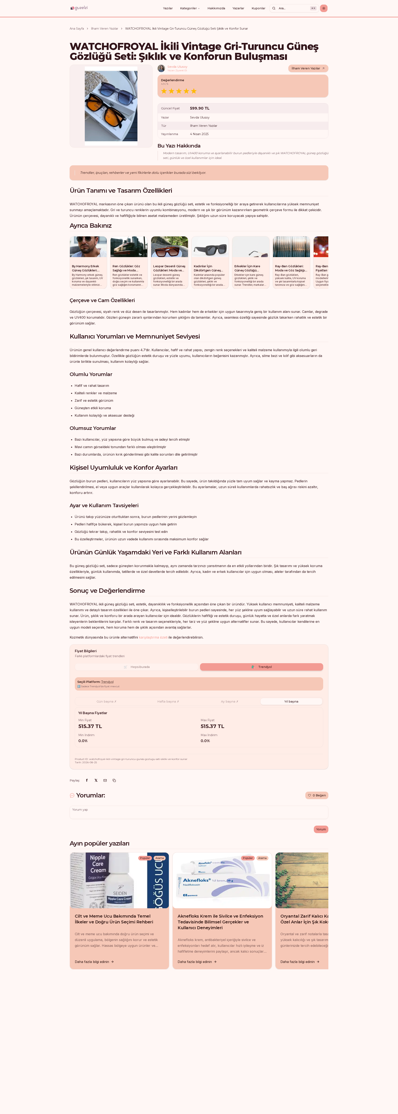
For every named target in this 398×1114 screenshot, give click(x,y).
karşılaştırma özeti (153, 637)
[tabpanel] (199, 727)
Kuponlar (258, 8)
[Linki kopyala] (114, 780)
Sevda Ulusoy (177, 67)
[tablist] (199, 701)
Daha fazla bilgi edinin (92, 962)
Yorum (321, 829)
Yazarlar (238, 8)
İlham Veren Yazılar (104, 28)
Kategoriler (188, 8)
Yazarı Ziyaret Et (177, 70)
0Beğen (319, 795)
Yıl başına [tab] (291, 701)
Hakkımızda (216, 8)
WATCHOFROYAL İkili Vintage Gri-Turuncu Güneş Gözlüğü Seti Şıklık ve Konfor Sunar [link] (186, 28)
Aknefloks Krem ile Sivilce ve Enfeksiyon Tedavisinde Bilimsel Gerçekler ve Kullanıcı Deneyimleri (220, 922)
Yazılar (168, 8)
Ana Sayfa (77, 28)
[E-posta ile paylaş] (105, 780)
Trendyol (261, 667)
